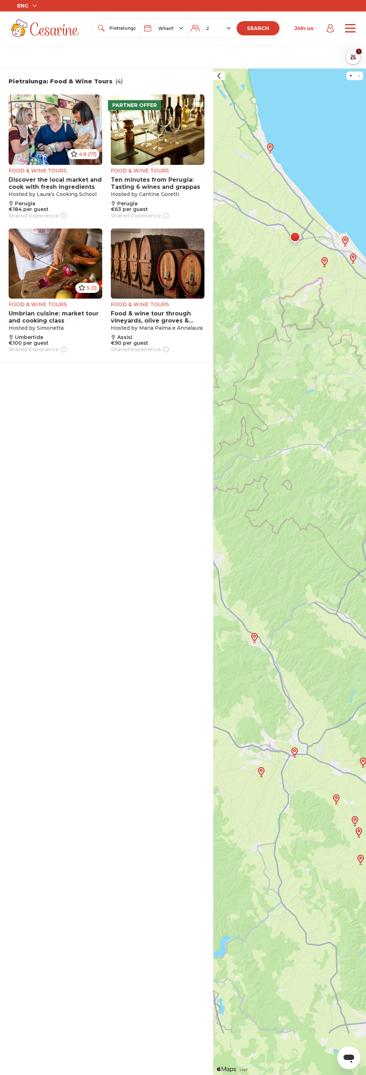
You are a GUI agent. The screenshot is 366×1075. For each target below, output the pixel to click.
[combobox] (122, 28)
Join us (304, 28)
